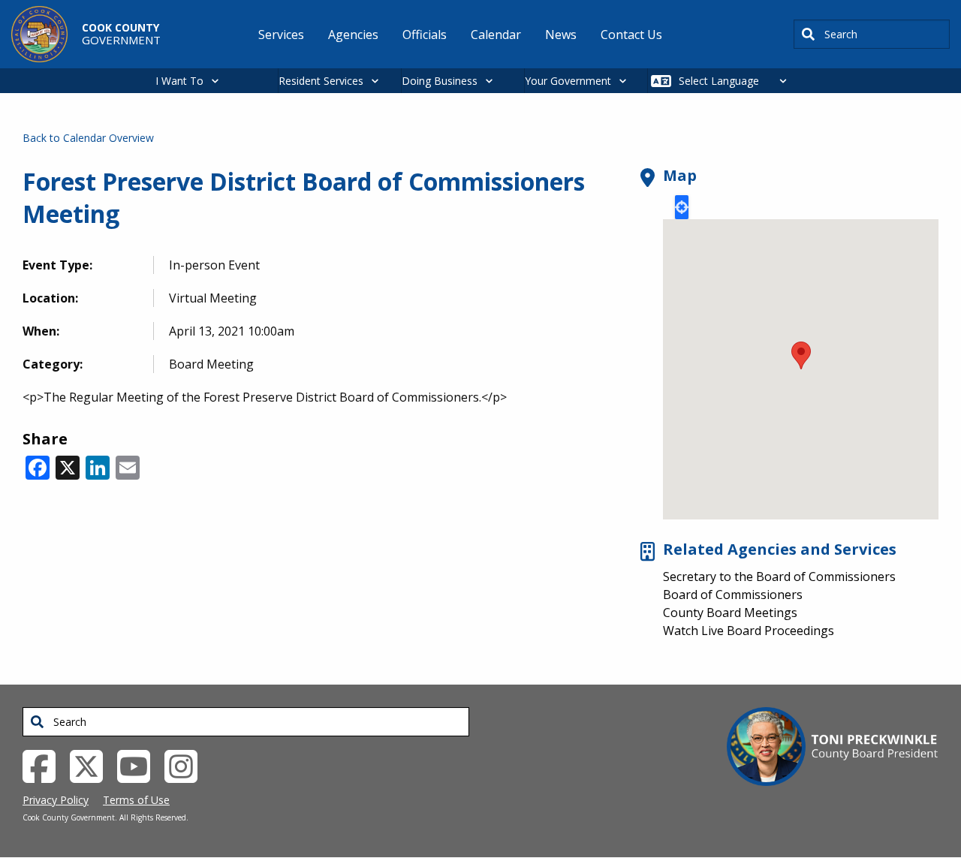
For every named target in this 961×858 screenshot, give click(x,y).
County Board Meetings (730, 612)
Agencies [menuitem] (353, 34)
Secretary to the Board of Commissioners (779, 576)
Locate (681, 207)
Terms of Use (136, 800)
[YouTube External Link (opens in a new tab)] (139, 765)
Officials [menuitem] (424, 34)
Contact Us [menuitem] (631, 34)
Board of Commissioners (733, 594)
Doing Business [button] (439, 81)
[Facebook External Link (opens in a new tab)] (45, 765)
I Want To (179, 81)
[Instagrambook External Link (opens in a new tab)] (186, 765)
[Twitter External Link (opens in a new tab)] (92, 765)
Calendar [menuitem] (496, 34)
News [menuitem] (561, 34)
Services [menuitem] (281, 34)
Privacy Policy (56, 800)
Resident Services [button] (321, 81)
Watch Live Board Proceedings (748, 630)
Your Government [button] (568, 81)
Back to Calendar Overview (88, 138)
